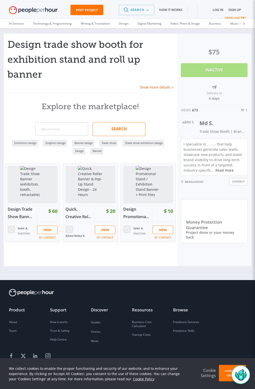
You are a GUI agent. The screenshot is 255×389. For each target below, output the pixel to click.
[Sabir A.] (11, 229)
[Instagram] (48, 356)
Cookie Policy (143, 379)
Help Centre (58, 339)
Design (123, 23)
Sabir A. (23, 228)
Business (215, 23)
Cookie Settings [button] (208, 373)
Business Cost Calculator (141, 324)
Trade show (109, 143)
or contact (47, 237)
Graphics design (55, 143)
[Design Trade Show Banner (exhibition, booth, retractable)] (33, 184)
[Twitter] (24, 356)
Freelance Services (186, 322)
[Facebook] (12, 356)
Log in (218, 9)
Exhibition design (25, 143)
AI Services (16, 23)
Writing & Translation (95, 23)
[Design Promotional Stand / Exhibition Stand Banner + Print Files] (148, 184)
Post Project (87, 10)
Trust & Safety (59, 331)
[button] (136, 10)
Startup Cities (141, 335)
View (47, 230)
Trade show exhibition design (144, 143)
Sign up (234, 9)
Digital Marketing (149, 23)
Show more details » (156, 87)
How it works (171, 9)
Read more (224, 170)
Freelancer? (235, 18)
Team (13, 331)
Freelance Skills (183, 331)
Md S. (206, 123)
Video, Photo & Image (185, 23)
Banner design (83, 143)
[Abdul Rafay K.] (69, 229)
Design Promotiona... (136, 212)
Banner (97, 151)
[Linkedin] (36, 356)
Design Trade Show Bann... (20, 212)
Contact (238, 181)
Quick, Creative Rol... (78, 212)
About (13, 322)
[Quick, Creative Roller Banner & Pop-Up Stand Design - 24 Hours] (90, 184)
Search (119, 129)
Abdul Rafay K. (75, 236)
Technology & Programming (52, 23)
